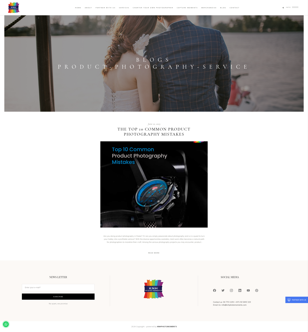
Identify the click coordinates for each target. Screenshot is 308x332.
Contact (235, 8)
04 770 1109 (228, 302)
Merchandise (209, 8)
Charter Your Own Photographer (153, 8)
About (88, 8)
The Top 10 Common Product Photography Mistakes (154, 132)
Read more (154, 253)
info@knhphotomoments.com (234, 304)
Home (78, 8)
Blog (223, 8)
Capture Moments (187, 8)
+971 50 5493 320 (243, 302)
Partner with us (105, 8)
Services (124, 8)
